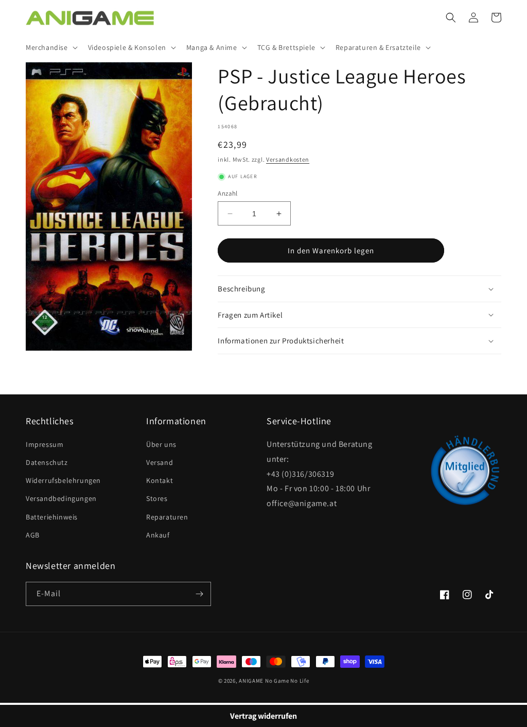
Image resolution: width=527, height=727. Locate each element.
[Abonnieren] (199, 594)
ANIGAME (251, 680)
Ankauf (158, 535)
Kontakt (159, 480)
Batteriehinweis (52, 517)
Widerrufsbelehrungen (63, 480)
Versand (159, 462)
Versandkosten (287, 159)
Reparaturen (167, 517)
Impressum (44, 444)
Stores (157, 498)
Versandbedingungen (61, 498)
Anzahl (227, 193)
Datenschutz (47, 462)
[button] (51, 47)
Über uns (161, 444)
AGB (33, 535)
